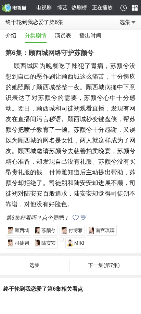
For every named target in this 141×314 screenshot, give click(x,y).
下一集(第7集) (104, 265)
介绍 (10, 35)
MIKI (79, 243)
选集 (124, 22)
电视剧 (44, 7)
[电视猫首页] (18, 8)
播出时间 (90, 35)
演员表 (63, 35)
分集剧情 (36, 35)
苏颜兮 (48, 230)
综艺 (62, 7)
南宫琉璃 (105, 230)
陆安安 (48, 243)
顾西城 (22, 230)
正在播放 (102, 7)
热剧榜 (79, 7)
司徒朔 (22, 243)
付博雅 (75, 230)
